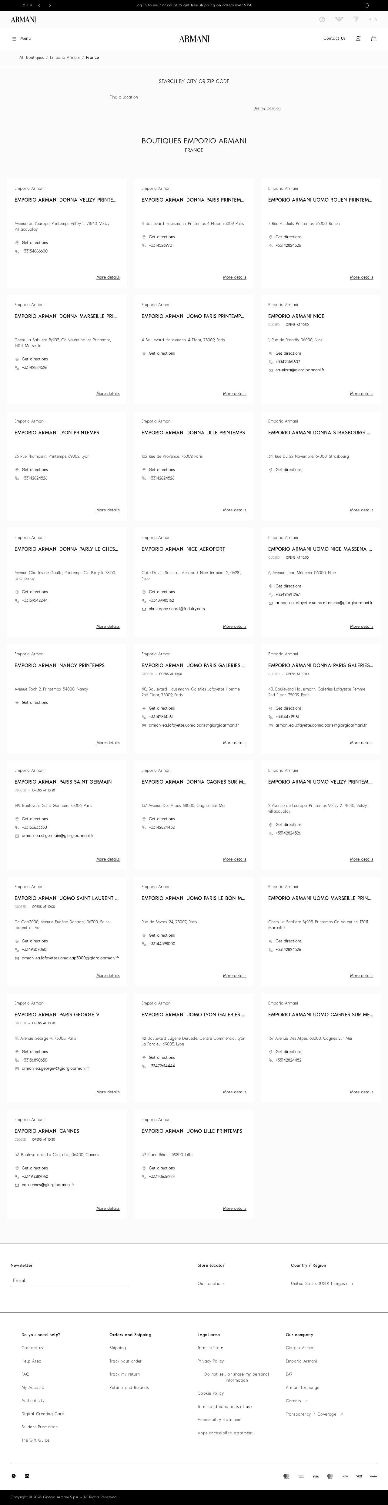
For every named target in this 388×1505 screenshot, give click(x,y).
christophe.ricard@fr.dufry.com (177, 609)
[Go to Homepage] (194, 38)
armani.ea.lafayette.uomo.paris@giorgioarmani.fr (194, 725)
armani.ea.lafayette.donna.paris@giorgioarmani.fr (321, 725)
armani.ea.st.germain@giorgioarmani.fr (57, 836)
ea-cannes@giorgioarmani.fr (48, 1185)
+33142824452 (162, 828)
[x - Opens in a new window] (14, 1476)
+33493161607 (288, 362)
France (92, 58)
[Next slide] (50, 5)
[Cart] (373, 38)
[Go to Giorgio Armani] (322, 19)
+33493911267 (288, 595)
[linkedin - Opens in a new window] (27, 1476)
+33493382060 (35, 1177)
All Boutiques (31, 58)
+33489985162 (161, 601)
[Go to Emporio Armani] (339, 19)
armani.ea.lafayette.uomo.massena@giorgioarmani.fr (324, 603)
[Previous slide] (39, 5)
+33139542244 (35, 601)
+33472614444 (162, 1066)
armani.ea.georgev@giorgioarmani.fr (55, 1069)
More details (108, 277)
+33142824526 (288, 246)
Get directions (35, 243)
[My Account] (358, 38)
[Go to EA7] (356, 19)
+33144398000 (162, 944)
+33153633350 (34, 828)
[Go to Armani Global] (23, 19)
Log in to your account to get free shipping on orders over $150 (194, 5)
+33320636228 (162, 1177)
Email (19, 1281)
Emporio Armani (65, 58)
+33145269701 (161, 246)
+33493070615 (34, 950)
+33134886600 (35, 251)
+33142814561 (161, 717)
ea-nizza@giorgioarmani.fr (300, 370)
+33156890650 (34, 1060)
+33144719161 (287, 717)
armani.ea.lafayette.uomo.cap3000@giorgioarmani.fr (70, 958)
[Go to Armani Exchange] (373, 19)
